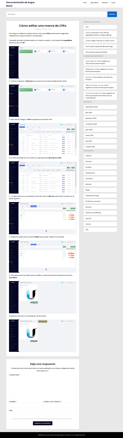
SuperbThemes (80, 435)
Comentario (14, 375)
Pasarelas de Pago (92, 196)
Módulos (105, 3)
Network (88, 184)
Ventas (88, 224)
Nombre (13, 402)
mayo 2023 (89, 135)
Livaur (113, 3)
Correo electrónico (52, 402)
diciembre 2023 (91, 118)
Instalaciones (90, 173)
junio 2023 (89, 130)
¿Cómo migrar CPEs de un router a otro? (100, 41)
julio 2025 (89, 113)
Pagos (88, 190)
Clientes (88, 156)
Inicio (85, 3)
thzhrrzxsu (89, 69)
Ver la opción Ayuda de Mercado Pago (99, 46)
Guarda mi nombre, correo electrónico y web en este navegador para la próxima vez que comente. (43, 419)
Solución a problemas (93, 213)
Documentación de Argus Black (20, 4)
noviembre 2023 (91, 124)
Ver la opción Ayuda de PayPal (96, 52)
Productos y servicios (93, 201)
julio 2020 (89, 141)
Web (10, 410)
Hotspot (88, 167)
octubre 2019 (90, 147)
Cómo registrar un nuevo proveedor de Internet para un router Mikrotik (100, 95)
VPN (87, 230)
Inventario (89, 179)
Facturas (89, 161)
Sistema (88, 207)
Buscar (112, 14)
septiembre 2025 (92, 107)
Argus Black (94, 3)
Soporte (88, 218)
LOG (87, 27)
